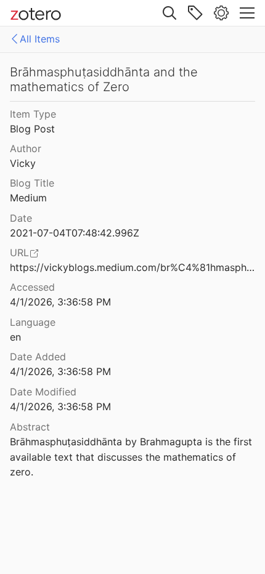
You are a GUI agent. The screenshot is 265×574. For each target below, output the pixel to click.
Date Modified (43, 392)
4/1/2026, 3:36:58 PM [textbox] (60, 302)
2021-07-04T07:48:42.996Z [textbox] (74, 233)
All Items (40, 39)
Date (21, 218)
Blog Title (32, 183)
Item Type (33, 114)
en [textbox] (15, 337)
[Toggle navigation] (247, 13)
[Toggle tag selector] (195, 13)
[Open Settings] (221, 13)
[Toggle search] (169, 13)
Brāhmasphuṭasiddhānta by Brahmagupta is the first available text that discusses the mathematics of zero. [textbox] (132, 456)
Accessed (32, 287)
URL (19, 252)
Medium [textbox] (28, 198)
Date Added (38, 356)
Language (32, 322)
